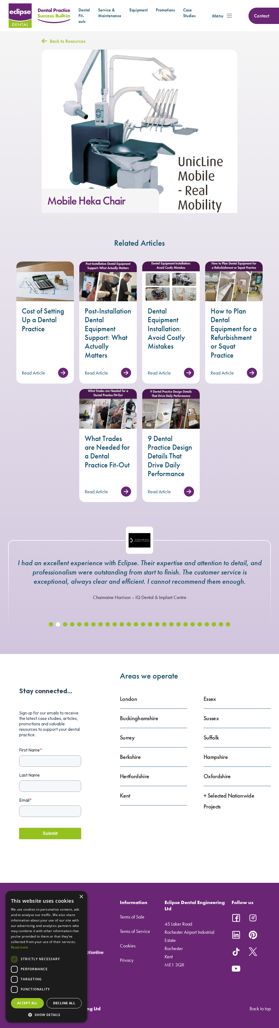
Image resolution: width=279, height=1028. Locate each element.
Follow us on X (252, 951)
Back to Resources (67, 41)
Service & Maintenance (109, 13)
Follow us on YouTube (236, 968)
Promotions (165, 10)
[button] (51, 624)
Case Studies (189, 13)
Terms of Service (135, 931)
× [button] (81, 897)
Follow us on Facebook (236, 918)
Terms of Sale (132, 917)
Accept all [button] (27, 1003)
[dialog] (46, 957)
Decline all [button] (64, 1003)
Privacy (127, 960)
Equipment (138, 10)
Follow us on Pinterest (252, 934)
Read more (19, 947)
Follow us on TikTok (236, 951)
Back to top (260, 1008)
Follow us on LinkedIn (236, 934)
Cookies (127, 945)
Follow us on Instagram (252, 918)
